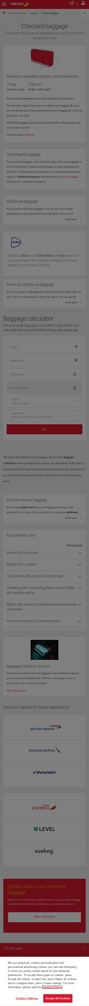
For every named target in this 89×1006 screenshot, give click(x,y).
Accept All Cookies (58, 998)
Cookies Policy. (52, 987)
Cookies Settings (27, 998)
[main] (44, 981)
